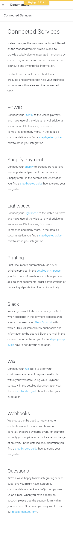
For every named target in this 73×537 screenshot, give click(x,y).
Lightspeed (31, 213)
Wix (27, 368)
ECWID (29, 115)
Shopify (29, 166)
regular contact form (24, 511)
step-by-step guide (50, 137)
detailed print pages (49, 270)
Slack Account (43, 322)
